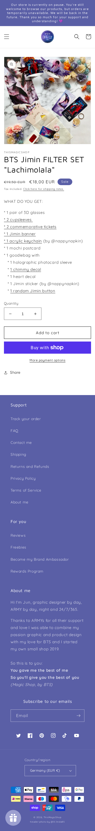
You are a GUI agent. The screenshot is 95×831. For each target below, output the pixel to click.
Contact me (21, 442)
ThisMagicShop (52, 817)
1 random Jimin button (32, 290)
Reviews (18, 535)
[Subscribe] (78, 715)
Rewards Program (27, 571)
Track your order (26, 418)
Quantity (11, 303)
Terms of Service (26, 490)
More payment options (47, 360)
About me (19, 502)
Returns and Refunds (30, 466)
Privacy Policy (23, 478)
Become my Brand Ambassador (40, 559)
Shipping (18, 454)
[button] (6, 36)
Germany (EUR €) (45, 770)
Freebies (18, 547)
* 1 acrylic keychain (23, 240)
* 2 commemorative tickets (30, 226)
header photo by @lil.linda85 (47, 821)
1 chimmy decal (25, 269)
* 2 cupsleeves (18, 219)
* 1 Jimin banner (20, 233)
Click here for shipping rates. (43, 189)
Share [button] (15, 372)
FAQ (14, 430)
